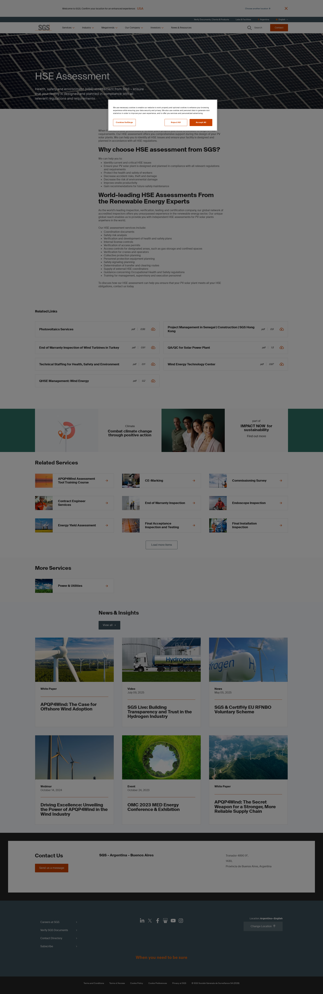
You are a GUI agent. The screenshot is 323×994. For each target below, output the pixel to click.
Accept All (201, 122)
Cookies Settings (124, 122)
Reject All (176, 122)
